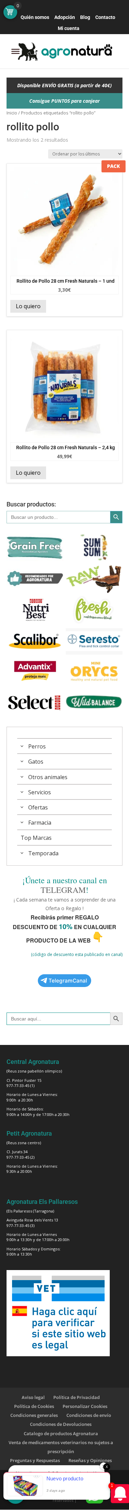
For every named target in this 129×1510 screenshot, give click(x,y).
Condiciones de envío (88, 1415)
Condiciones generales (34, 1415)
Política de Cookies (34, 1406)
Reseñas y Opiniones (90, 1460)
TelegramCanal (68, 980)
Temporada (43, 853)
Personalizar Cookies (85, 1406)
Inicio (12, 113)
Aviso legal (33, 1397)
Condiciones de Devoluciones (61, 1424)
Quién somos (35, 17)
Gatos (35, 761)
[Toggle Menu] (15, 51)
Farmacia (39, 822)
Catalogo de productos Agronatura (61, 1433)
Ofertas (38, 807)
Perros (37, 746)
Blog (85, 17)
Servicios (39, 792)
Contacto (105, 17)
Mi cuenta (68, 28)
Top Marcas (36, 838)
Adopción (64, 17)
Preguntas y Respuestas (35, 1460)
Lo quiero (28, 306)
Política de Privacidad (76, 1397)
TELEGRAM (63, 889)
